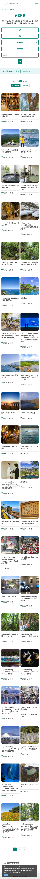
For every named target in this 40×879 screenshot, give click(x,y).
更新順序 (25, 85)
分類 (20, 30)
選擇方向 (20, 49)
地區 (20, 36)
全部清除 (25, 71)
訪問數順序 (15, 85)
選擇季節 (20, 42)
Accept (6, 875)
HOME (4, 9)
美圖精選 (11, 9)
